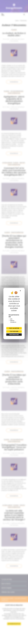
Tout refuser (14, 331)
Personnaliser (14, 334)
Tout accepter (14, 328)
